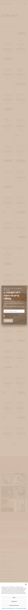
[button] (26, 584)
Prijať (14, 597)
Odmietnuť (14, 601)
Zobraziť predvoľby (14, 605)
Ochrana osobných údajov (21, 608)
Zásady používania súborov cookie (8, 608)
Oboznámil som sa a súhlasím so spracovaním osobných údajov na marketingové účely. (12, 316)
